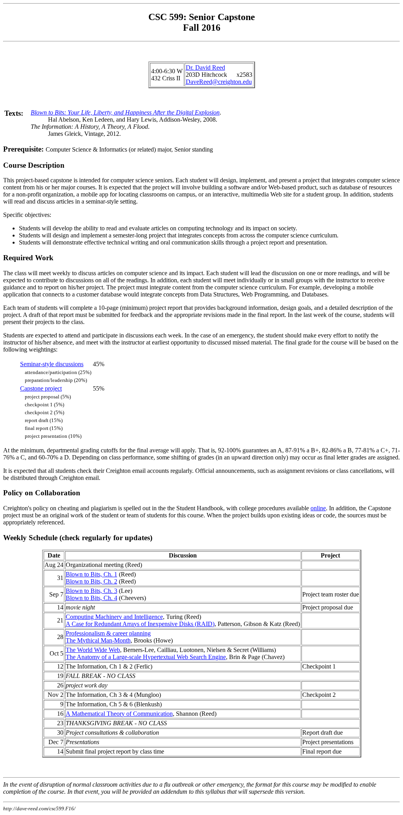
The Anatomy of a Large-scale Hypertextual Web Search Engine (146, 657)
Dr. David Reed (205, 67)
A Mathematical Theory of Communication (119, 713)
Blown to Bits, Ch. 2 (91, 581)
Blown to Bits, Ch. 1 (91, 574)
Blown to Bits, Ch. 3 (91, 590)
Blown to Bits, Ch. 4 (91, 598)
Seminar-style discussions (51, 364)
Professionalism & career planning (108, 633)
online (318, 508)
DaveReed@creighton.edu (219, 81)
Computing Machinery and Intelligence (114, 616)
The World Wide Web (93, 649)
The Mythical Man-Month (98, 640)
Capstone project (41, 388)
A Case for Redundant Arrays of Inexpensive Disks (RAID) (140, 624)
